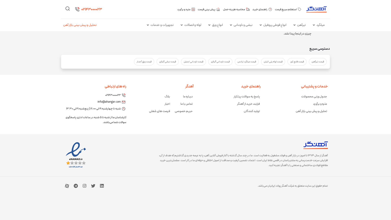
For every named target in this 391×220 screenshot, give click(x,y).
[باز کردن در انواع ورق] (209, 25)
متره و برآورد (320, 104)
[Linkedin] (102, 186)
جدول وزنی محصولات (314, 96)
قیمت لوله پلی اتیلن (273, 62)
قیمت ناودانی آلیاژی (220, 62)
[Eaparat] (67, 186)
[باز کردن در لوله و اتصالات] (181, 25)
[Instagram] (84, 186)
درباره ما (188, 96)
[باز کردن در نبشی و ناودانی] (231, 25)
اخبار (167, 104)
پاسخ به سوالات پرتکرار (247, 96)
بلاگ (167, 96)
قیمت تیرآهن (318, 62)
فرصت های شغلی (159, 111)
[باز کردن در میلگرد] (313, 25)
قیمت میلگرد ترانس (246, 62)
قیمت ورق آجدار (144, 62)
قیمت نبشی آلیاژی (167, 62)
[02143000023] (77, 9)
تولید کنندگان (252, 111)
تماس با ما (186, 104)
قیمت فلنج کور (297, 62)
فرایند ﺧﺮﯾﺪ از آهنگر (248, 104)
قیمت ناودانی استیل (193, 62)
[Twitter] (93, 186)
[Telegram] (76, 186)
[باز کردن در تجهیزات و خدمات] (147, 25)
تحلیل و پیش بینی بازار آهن (80, 25)
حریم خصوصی (184, 111)
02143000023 (91, 9)
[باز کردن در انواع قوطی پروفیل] (260, 25)
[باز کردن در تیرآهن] (294, 25)
